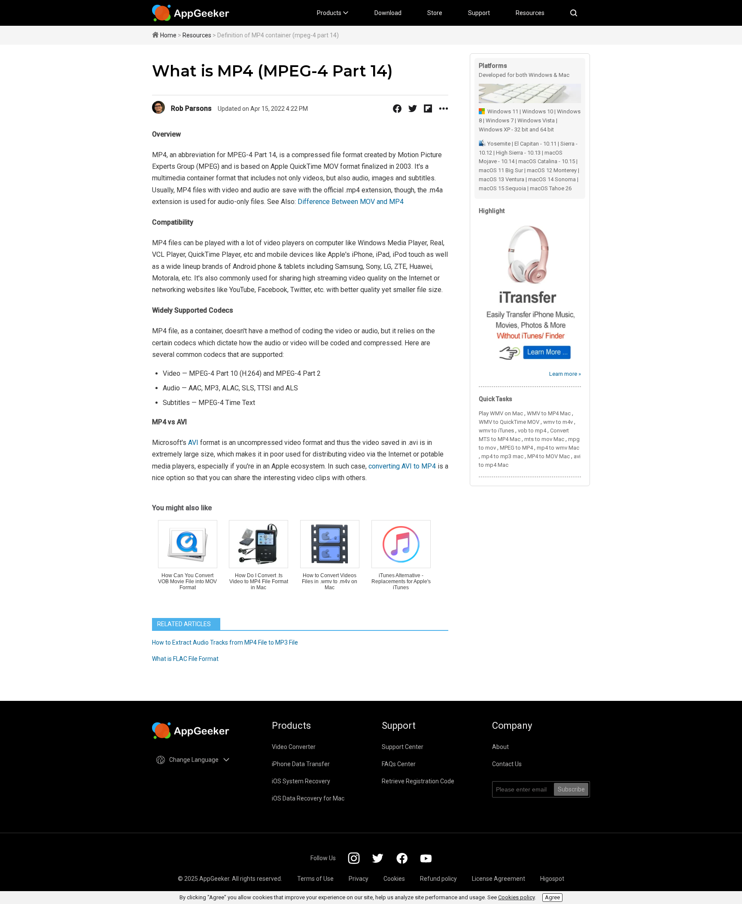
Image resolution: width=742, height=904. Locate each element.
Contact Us (507, 764)
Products (330, 12)
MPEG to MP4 (516, 447)
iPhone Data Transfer (301, 764)
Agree (552, 897)
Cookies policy (516, 897)
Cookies (394, 878)
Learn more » (565, 374)
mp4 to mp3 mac (502, 456)
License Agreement (498, 878)
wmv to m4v (558, 422)
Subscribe (571, 789)
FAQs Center (399, 764)
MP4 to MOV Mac (548, 456)
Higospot (552, 878)
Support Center (402, 746)
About (500, 746)
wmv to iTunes (496, 430)
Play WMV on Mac (501, 413)
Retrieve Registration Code (418, 781)
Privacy (358, 878)
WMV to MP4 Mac (549, 413)
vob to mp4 (532, 430)
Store (434, 12)
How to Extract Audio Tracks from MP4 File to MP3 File (225, 642)
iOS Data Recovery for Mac (308, 798)
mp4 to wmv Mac (558, 447)
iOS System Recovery (301, 781)
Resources (530, 12)
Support (479, 12)
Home (168, 35)
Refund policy (438, 878)
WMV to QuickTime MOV (509, 422)
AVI (193, 442)
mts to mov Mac (544, 439)
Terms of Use (315, 878)
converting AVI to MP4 (402, 466)
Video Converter (294, 746)
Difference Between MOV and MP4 (351, 202)
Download (387, 12)
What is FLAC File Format (185, 658)
